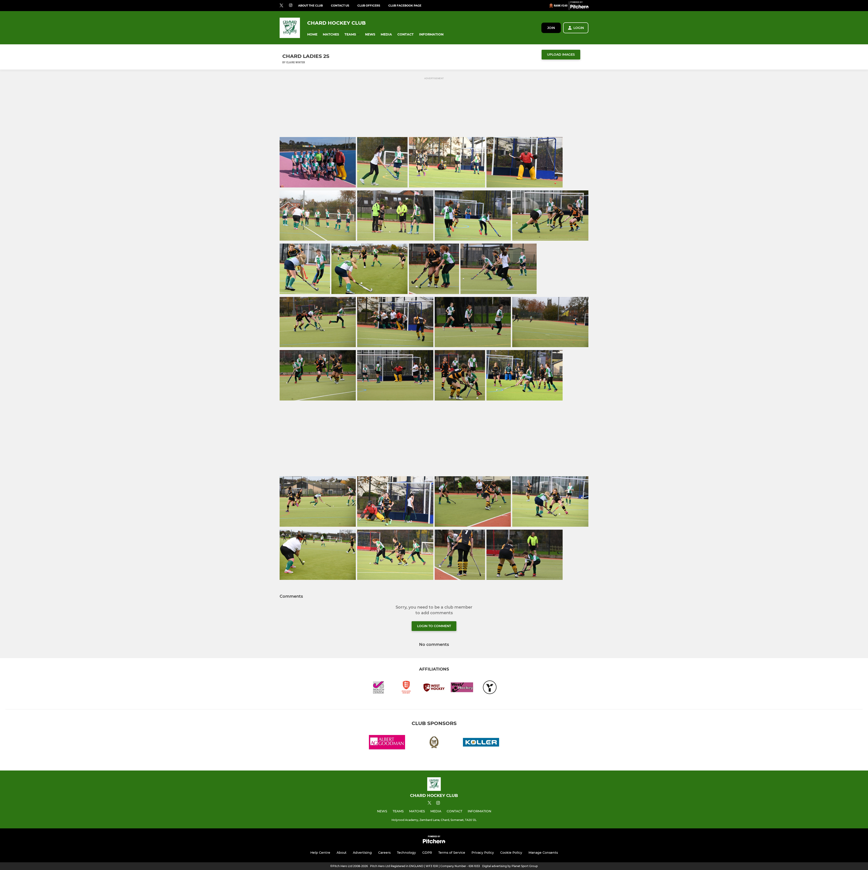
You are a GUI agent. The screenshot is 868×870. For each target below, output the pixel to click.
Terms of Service (451, 853)
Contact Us (340, 5)
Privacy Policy (483, 853)
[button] (312, 34)
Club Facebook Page (404, 5)
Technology (406, 853)
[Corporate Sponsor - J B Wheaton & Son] (434, 743)
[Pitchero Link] (579, 7)
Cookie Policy (511, 853)
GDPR (427, 853)
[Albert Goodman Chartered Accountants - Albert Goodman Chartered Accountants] (387, 743)
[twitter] (281, 5)
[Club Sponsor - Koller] (481, 743)
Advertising (362, 853)
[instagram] (291, 5)
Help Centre (320, 853)
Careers (384, 853)
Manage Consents (543, 853)
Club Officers (368, 5)
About (342, 853)
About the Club (310, 5)
